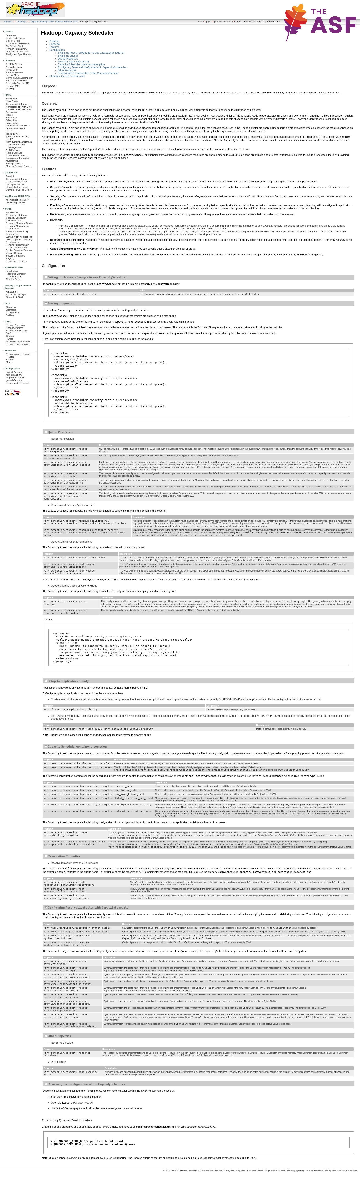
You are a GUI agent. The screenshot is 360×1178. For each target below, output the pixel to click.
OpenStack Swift (14, 297)
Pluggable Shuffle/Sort (17, 187)
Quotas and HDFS (15, 128)
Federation (11, 112)
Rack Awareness (14, 72)
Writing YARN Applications (19, 237)
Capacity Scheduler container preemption (81, 64)
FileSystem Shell (14, 46)
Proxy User (12, 69)
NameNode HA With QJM (19, 106)
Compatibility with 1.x (16, 181)
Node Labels (12, 228)
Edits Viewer (12, 120)
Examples (11, 310)
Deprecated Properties (17, 383)
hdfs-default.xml (14, 375)
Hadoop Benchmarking (17, 344)
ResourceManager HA (17, 226)
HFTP (9, 131)
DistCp (9, 333)
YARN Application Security (19, 239)
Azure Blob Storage (16, 294)
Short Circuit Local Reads (19, 142)
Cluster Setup (13, 41)
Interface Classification (17, 51)
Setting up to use (91, 52)
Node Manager (13, 276)
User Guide (12, 101)
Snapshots (11, 117)
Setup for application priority (73, 61)
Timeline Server (14, 234)
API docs (10, 359)
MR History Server (15, 202)
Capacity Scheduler (16, 218)
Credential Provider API (17, 83)
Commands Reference (17, 43)
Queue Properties (68, 58)
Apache (8, 21)
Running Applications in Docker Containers (17, 246)
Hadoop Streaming (15, 325)
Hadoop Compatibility (16, 49)
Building (10, 315)
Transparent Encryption (18, 158)
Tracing (10, 88)
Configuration (12, 312)
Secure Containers (15, 255)
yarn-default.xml (14, 380)
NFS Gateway (13, 150)
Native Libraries (14, 67)
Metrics (10, 362)
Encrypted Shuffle (15, 184)
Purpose (54, 41)
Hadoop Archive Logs (17, 330)
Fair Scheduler (13, 220)
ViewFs (10, 115)
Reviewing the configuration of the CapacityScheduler (88, 73)
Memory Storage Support (18, 166)
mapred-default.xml (15, 377)
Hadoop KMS (12, 86)
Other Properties (67, 70)
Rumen (9, 338)
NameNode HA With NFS (18, 109)
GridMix (10, 336)
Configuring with (92, 67)
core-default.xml (14, 372)
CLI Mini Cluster (14, 64)
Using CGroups (14, 253)
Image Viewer (13, 123)
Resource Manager (16, 274)
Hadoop (22, 21)
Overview (11, 35)
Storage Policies (14, 163)
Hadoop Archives (14, 328)
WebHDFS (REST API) (17, 136)
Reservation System (16, 261)
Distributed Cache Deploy (19, 189)
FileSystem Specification (18, 54)
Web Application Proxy (17, 231)
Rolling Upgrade (14, 152)
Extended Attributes (16, 155)
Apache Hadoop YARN (43, 21)
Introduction (12, 271)
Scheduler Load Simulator (19, 341)
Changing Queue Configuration (67, 76)
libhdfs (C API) (13, 134)
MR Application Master (17, 199)
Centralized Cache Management (15, 146)
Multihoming (12, 161)
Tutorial (10, 176)
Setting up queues (68, 55)
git (209, 21)
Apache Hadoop (223, 21)
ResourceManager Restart (19, 223)
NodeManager (13, 242)
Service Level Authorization (19, 78)
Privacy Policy (207, 1170)
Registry (10, 258)
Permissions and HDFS (18, 125)
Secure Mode (13, 75)
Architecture (12, 98)
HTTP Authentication (16, 80)
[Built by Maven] (12, 395)
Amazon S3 (12, 291)
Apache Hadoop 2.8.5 (67, 21)
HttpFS (9, 139)
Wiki (200, 21)
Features (54, 47)
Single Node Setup (15, 38)
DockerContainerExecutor (19, 250)
